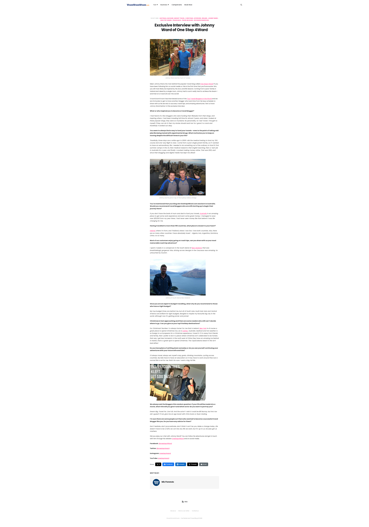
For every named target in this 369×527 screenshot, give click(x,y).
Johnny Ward (213, 18)
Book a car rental (184, 511)
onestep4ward (165, 453)
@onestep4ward (163, 448)
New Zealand (197, 248)
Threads (194, 464)
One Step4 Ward (206, 84)
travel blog (176, 20)
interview (197, 18)
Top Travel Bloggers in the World (199, 99)
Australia (163, 18)
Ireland (204, 18)
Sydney (185, 331)
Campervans (177, 5)
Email (205, 464)
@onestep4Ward (165, 443)
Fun (155, 5)
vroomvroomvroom (201, 20)
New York (202, 328)
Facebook (169, 464)
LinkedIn (181, 464)
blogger (170, 18)
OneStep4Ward (178, 439)
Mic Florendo (168, 482)
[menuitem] (155, 5)
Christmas (189, 18)
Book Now (188, 5)
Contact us (195, 511)
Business (164, 5)
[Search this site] (241, 4)
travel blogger (187, 20)
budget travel (179, 18)
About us (173, 511)
